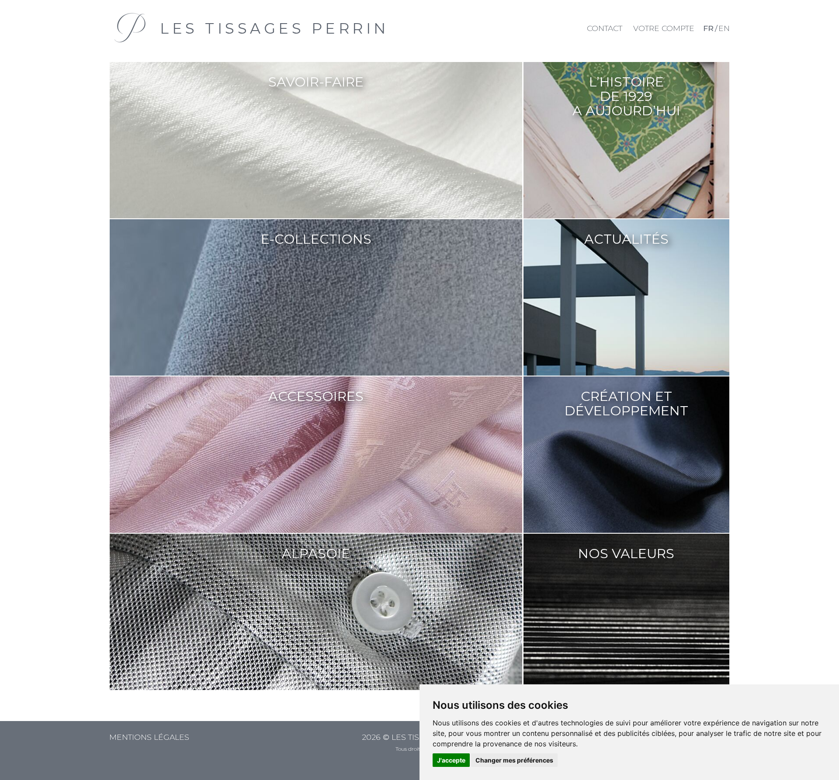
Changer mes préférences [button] (514, 760)
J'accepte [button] (451, 760)
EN (724, 28)
